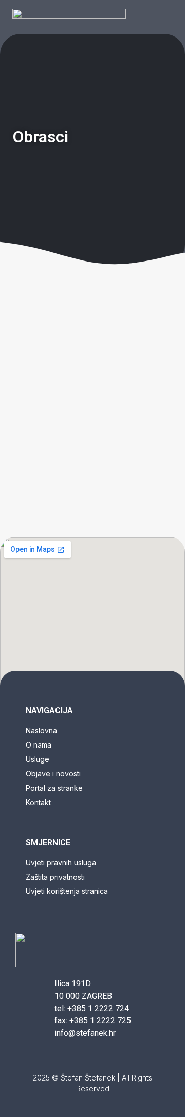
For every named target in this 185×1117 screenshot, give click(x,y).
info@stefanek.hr (85, 1033)
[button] (163, 17)
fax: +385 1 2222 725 (92, 1021)
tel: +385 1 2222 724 (91, 1008)
